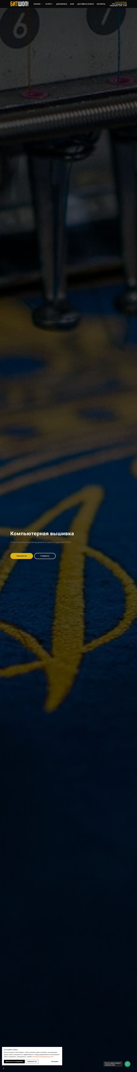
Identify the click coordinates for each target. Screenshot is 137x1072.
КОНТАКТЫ (101, 4)
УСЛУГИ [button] (48, 4)
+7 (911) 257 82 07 (121, 2)
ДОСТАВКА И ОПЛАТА (85, 4)
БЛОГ (72, 4)
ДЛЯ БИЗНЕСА (61, 4)
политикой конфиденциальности (42, 1056)
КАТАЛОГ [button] (37, 4)
